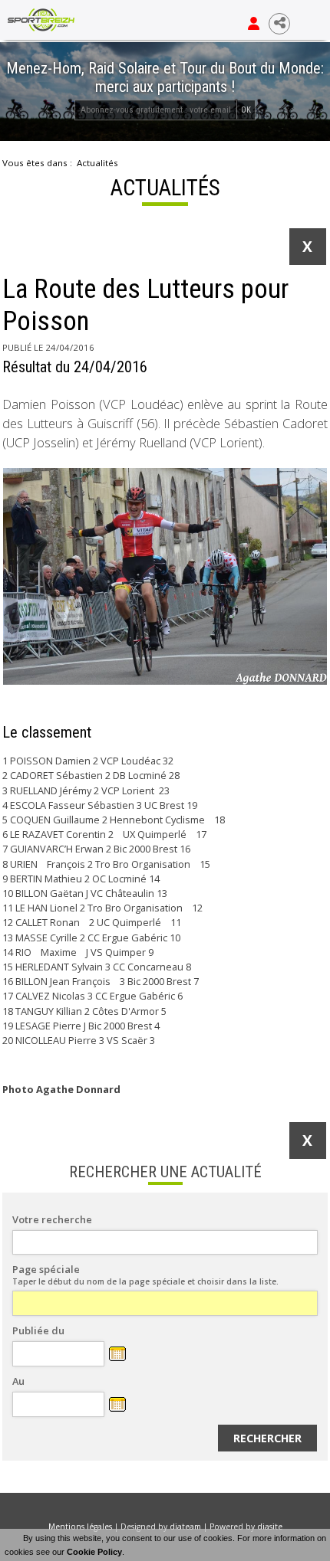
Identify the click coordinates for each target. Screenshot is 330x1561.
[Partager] (279, 23)
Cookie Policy (94, 1551)
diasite (269, 1526)
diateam (185, 1526)
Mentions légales (80, 1526)
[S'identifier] (253, 23)
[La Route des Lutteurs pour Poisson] (165, 576)
